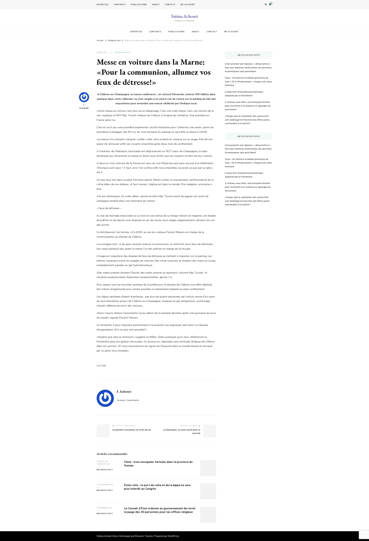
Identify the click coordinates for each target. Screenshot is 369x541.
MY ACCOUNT (188, 4)
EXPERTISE (103, 4)
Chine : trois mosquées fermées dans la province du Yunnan (158, 463)
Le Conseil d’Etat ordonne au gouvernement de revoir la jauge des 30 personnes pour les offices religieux (160, 510)
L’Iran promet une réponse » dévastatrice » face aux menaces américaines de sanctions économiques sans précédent (248, 67)
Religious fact (123, 52)
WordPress (173, 536)
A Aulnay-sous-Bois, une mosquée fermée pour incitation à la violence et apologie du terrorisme (248, 106)
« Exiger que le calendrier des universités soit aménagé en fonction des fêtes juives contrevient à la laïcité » (247, 119)
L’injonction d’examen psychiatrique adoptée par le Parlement (244, 93)
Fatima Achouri (184, 16)
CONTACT (170, 4)
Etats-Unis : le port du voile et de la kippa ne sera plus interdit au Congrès (157, 487)
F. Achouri (84, 106)
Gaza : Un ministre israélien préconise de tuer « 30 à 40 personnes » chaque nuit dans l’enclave (248, 81)
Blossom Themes (144, 536)
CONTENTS (120, 4)
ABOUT (156, 4)
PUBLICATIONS (139, 4)
